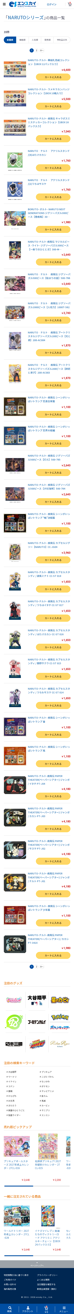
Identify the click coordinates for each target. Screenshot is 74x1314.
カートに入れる (53, 77)
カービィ (45, 1105)
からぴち (12, 1095)
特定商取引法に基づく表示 (16, 1275)
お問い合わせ (10, 1284)
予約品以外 (62, 39)
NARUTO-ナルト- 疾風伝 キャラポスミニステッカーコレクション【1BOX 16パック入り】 (49, 122)
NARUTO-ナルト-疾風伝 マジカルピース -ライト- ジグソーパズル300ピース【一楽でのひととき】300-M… (49, 245)
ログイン (51, 4)
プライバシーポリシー (47, 1275)
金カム (44, 1095)
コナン (11, 1086)
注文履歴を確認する (46, 1284)
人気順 (35, 39)
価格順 (22, 39)
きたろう (12, 1105)
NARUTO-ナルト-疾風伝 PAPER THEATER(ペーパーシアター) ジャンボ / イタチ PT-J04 (49, 779)
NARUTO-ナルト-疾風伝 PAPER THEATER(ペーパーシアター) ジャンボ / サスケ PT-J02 (49, 844)
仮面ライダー (14, 1115)
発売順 (47, 39)
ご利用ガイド (10, 1279)
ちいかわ (45, 1081)
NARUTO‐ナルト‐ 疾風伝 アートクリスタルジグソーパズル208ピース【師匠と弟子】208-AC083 (49, 368)
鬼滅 (43, 1100)
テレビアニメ (47, 1091)
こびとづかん (47, 1076)
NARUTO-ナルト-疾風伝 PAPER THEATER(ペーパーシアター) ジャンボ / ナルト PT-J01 (49, 877)
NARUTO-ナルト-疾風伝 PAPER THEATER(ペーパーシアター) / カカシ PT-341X (48, 938)
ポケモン (45, 1086)
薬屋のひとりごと (16, 1110)
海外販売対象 (10, 1288)
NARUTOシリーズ (26, 17)
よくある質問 (43, 1279)
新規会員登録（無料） (47, 1288)
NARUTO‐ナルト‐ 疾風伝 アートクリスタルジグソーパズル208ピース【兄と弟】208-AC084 (49, 336)
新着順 (10, 39)
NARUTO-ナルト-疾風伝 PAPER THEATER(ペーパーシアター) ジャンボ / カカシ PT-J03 (49, 812)
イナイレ (12, 1081)
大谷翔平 (12, 1071)
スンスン (45, 1115)
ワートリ (12, 1076)
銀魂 (10, 1091)
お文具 (11, 1100)
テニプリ (45, 1110)
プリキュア (46, 1071)
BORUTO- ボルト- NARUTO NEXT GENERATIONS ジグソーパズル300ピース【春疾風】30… (48, 213)
